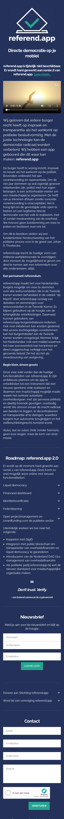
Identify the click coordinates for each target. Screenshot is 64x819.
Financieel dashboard (17, 493)
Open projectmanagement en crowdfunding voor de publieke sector (28, 518)
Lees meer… (42, 74)
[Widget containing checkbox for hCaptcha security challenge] (26, 793)
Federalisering (12, 508)
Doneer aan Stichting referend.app (25, 692)
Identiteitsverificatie (16, 500)
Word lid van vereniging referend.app (27, 700)
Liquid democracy (15, 485)
